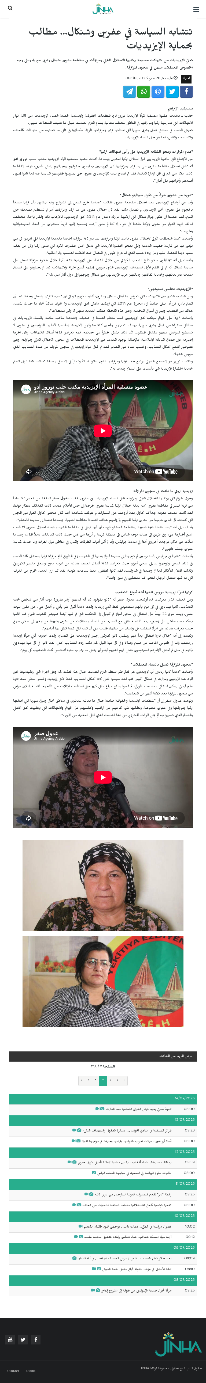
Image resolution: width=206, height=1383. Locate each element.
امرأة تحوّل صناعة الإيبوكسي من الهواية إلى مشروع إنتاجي (136, 1291)
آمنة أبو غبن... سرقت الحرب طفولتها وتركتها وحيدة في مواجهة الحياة (126, 1142)
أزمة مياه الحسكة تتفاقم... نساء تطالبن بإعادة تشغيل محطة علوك (127, 1238)
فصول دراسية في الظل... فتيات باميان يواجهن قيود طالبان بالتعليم (127, 1227)
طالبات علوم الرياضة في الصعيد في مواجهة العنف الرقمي (134, 1174)
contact (13, 1372)
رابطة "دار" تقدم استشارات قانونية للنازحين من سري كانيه (132, 1195)
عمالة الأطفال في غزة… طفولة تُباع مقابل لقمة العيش (136, 1270)
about (30, 1372)
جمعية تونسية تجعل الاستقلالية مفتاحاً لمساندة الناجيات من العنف (126, 1206)
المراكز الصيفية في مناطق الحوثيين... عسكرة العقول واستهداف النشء (126, 1131)
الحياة (186, 79)
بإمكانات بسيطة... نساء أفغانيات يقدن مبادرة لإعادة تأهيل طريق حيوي (124, 1163)
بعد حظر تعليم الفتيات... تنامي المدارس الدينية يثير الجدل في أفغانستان (124, 1259)
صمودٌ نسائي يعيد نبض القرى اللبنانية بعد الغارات (138, 1110)
